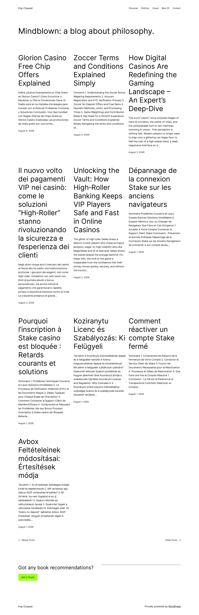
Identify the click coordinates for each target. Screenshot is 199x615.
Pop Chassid (25, 8)
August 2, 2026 (81, 277)
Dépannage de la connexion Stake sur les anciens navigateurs (153, 187)
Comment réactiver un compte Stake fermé (151, 334)
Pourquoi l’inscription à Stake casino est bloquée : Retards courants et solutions (39, 346)
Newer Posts (26, 540)
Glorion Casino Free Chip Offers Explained (42, 70)
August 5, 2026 (26, 130)
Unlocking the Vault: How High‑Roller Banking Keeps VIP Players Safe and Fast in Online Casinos (98, 200)
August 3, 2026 (26, 302)
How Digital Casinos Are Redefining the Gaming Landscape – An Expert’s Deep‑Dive (153, 83)
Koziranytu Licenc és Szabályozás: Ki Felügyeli (99, 334)
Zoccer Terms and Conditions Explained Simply (98, 70)
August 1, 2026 (136, 252)
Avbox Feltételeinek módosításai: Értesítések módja (39, 458)
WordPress (174, 606)
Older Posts (173, 540)
